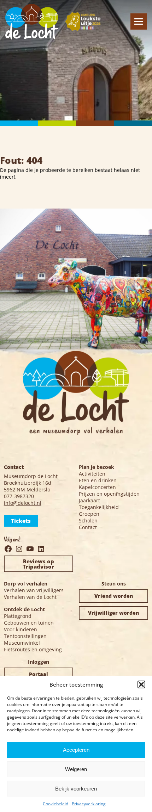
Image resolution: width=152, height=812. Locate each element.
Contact (88, 527)
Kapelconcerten (97, 487)
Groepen (89, 513)
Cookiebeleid (55, 804)
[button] (141, 684)
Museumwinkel (22, 642)
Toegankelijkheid (99, 507)
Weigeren (76, 769)
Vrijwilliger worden (113, 612)
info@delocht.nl (22, 503)
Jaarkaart (89, 500)
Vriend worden (113, 596)
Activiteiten (92, 473)
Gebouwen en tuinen (29, 622)
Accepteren (76, 750)
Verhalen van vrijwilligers (34, 590)
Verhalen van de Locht (30, 597)
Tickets (21, 520)
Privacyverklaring (89, 804)
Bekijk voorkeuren (76, 789)
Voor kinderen (20, 629)
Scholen (88, 520)
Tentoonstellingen (25, 636)
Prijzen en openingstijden (109, 493)
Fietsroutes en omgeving (33, 649)
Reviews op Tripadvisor (38, 564)
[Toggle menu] (138, 21)
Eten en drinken (98, 480)
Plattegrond (17, 616)
